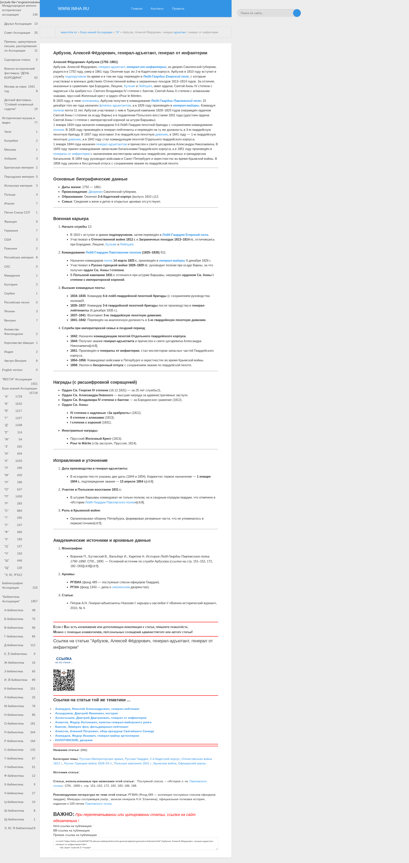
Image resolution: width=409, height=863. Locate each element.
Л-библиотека (19, 697)
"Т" (13, 517)
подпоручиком (75, 76)
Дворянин (96, 191)
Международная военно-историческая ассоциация (20, 10)
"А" (13, 396)
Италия (21, 203)
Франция (21, 221)
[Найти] (297, 13)
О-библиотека (19, 723)
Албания (21, 158)
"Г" (13, 418)
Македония (21, 275)
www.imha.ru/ (69, 32)
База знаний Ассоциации (20, 390)
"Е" (13, 432)
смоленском (121, 587)
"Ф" (13, 532)
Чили (21, 131)
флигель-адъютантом (115, 105)
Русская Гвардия (136, 759)
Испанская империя (21, 185)
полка (108, 260)
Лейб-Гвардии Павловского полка (110, 502)
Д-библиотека (19, 645)
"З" (13, 446)
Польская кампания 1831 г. (133, 763)
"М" (13, 475)
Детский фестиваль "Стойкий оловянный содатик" (21, 104)
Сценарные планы (21, 59)
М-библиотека (19, 706)
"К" (13, 460)
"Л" (13, 468)
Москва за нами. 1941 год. (21, 89)
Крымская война (164, 763)
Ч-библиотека (19, 793)
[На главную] (48, 32)
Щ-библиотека (19, 819)
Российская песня (21, 302)
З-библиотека (19, 671)
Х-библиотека (19, 784)
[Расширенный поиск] (289, 13)
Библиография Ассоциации (20, 585)
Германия (21, 230)
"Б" (13, 403)
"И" (13, 453)
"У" (13, 525)
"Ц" (13, 546)
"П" (13, 496)
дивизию (161, 134)
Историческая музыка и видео (20, 120)
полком (58, 110)
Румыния (21, 248)
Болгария (21, 284)
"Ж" (13, 439)
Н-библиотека (19, 714)
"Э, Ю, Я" (13, 574)
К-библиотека (19, 688)
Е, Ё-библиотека (19, 654)
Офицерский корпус (192, 763)
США (21, 239)
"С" (13, 510)
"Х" (13, 539)
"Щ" (13, 567)
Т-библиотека (19, 758)
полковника (90, 100)
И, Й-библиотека (19, 679)
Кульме (129, 86)
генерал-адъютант (111, 67)
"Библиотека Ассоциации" (20, 599)
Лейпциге (145, 86)
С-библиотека (19, 749)
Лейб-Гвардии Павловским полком (113, 252)
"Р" (13, 503)
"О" (13, 489)
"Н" (13, 482)
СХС (21, 266)
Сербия (21, 293)
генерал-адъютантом (111, 144)
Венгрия (21, 320)
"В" (13, 410)
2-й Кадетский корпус (165, 759)
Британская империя (21, 167)
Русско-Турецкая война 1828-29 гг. (88, 763)
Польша (21, 194)
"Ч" (13, 553)
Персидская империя (21, 176)
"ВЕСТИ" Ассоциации (20, 380)
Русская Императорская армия (101, 759)
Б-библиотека (19, 619)
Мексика (21, 149)
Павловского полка (98, 803)
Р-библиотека (19, 741)
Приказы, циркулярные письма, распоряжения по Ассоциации (21, 46)
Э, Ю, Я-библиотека (19, 828)
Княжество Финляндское (21, 332)
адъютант (180, 32)
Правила (178, 8)
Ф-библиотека (19, 775)
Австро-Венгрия (21, 360)
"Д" (13, 425)
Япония (21, 311)
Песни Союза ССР (21, 212)
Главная (137, 8)
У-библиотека (19, 767)
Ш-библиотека (19, 810)
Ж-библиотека (19, 662)
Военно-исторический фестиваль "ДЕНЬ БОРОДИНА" (21, 73)
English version (20, 370)
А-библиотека (19, 610)
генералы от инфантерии (71, 154)
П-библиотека (19, 732)
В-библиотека (19, 627)
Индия (21, 351)
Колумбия (21, 140)
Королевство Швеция (21, 342)
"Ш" (13, 560)
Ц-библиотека (19, 802)
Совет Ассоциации (21, 32)
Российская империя (21, 257)
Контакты (157, 8)
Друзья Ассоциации (21, 23)
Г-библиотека (19, 636)
